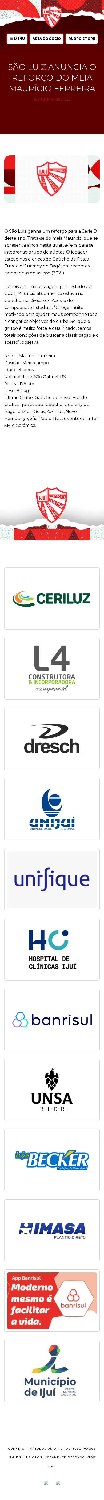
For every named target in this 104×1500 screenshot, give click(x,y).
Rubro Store (82, 39)
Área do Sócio (47, 39)
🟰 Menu (17, 39)
